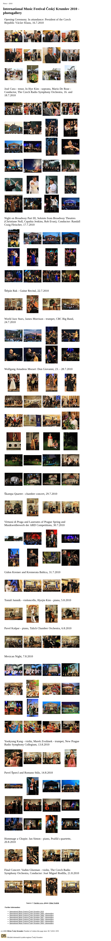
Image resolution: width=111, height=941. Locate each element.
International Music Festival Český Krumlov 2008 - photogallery (32, 915)
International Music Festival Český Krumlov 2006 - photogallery (32, 919)
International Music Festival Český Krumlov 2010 (27, 911)
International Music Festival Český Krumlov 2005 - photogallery (32, 921)
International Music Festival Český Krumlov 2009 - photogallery (32, 913)
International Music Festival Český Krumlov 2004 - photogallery (32, 923)
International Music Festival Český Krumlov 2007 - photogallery (32, 917)
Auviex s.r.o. (38, 903)
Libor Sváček (54, 903)
